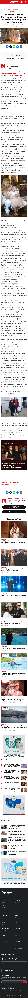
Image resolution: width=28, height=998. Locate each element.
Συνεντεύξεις (18, 933)
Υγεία (2, 920)
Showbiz (17, 898)
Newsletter (3, 943)
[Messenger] (17, 46)
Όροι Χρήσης (18, 946)
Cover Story (4, 907)
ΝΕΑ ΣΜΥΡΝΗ (5, 484)
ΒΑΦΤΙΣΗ (8, 480)
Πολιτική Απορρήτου (17, 989)
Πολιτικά (3, 935)
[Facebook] (7, 46)
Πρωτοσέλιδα (5, 928)
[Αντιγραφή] (21, 46)
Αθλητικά (3, 930)
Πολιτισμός (18, 911)
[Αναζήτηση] (25, 2)
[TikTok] (16, 959)
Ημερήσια (17, 917)
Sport (3, 911)
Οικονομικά (4, 933)
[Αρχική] (6, 892)
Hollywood (17, 902)
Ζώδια (16, 915)
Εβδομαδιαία (18, 920)
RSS (2, 946)
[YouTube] (12, 959)
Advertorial (4, 941)
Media (16, 905)
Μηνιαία (17, 922)
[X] (9, 959)
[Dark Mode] (22, 2)
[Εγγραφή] (24, 982)
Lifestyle (4, 915)
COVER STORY (14, 11)
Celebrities (17, 900)
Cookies (3, 992)
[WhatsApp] (14, 46)
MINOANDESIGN (16, 995)
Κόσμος (3, 905)
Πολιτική (3, 902)
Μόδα (2, 924)
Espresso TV (18, 928)
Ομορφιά (3, 917)
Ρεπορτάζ (3, 900)
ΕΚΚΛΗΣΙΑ (4, 482)
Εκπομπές (17, 930)
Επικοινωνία (18, 943)
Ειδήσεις (3, 898)
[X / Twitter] (10, 46)
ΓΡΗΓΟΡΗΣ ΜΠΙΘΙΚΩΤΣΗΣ (20, 480)
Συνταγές (3, 922)
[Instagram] (6, 959)
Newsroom (17, 25)
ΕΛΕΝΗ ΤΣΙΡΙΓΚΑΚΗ (14, 482)
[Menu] (2, 2)
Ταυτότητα (17, 941)
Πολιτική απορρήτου (19, 948)
